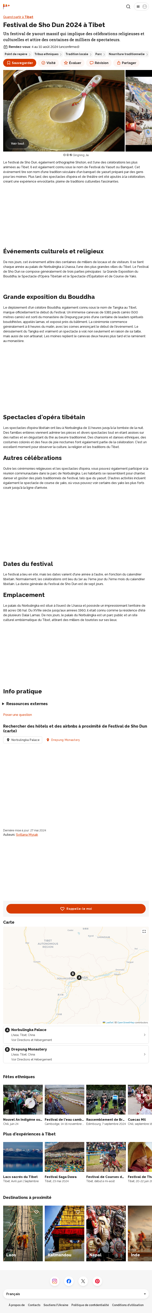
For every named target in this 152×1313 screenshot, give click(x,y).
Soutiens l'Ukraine (56, 1305)
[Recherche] (128, 7)
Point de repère (16, 54)
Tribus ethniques (46, 54)
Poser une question (17, 715)
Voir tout (17, 143)
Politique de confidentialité (90, 1305)
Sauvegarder (22, 63)
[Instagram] (54, 1281)
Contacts (34, 1305)
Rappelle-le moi (79, 908)
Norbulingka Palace (25, 740)
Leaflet (109, 1022)
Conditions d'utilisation (127, 1305)
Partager (129, 63)
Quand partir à (18, 17)
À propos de (17, 1305)
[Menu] (141, 7)
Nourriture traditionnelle (127, 54)
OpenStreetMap (125, 1022)
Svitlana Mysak (27, 835)
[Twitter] (83, 1281)
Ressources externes (27, 703)
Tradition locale (77, 54)
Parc (98, 54)
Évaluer (75, 63)
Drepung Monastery (65, 740)
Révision (101, 63)
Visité (51, 63)
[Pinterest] (97, 1281)
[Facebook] (69, 1281)
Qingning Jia (81, 155)
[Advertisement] (76, 215)
